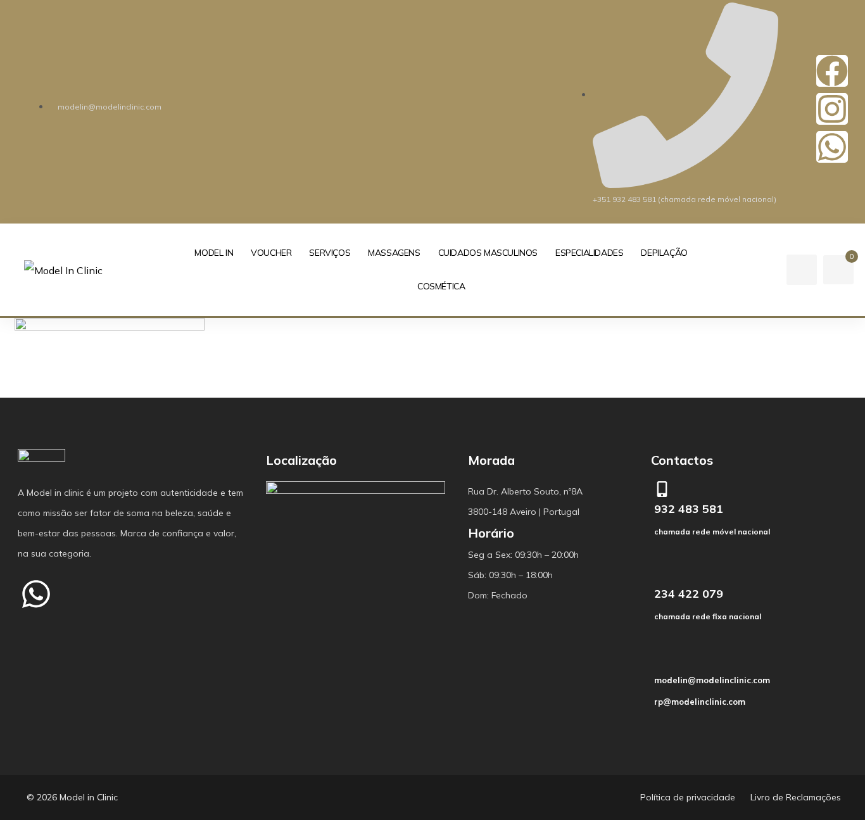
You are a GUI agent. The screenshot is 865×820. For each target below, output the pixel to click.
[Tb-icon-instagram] (136, 594)
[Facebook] (832, 71)
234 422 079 (688, 593)
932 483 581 (688, 508)
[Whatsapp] (832, 147)
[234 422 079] (662, 574)
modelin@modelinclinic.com (712, 680)
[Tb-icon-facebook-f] (86, 594)
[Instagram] (832, 109)
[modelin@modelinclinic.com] (663, 660)
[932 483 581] (662, 489)
